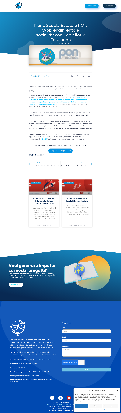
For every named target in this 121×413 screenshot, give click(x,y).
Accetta (81, 406)
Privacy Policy (103, 410)
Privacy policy (69, 404)
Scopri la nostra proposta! (60, 151)
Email (64, 337)
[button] (117, 391)
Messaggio (66, 346)
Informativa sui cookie (55, 404)
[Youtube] (69, 398)
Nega (95, 406)
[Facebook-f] (52, 398)
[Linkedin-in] (60, 398)
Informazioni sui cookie (93, 410)
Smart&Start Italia (43, 359)
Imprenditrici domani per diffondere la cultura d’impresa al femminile (43, 201)
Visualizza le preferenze (110, 406)
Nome (64, 328)
